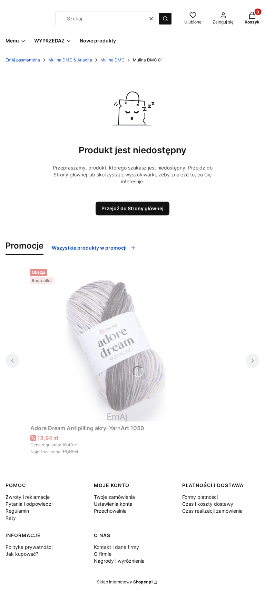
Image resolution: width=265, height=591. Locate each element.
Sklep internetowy (125, 581)
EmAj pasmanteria (23, 59)
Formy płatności (200, 497)
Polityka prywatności (29, 547)
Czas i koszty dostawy (207, 504)
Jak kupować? (22, 554)
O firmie (102, 554)
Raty (11, 518)
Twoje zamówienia (114, 497)
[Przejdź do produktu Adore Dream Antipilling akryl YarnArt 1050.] (116, 344)
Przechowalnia (110, 511)
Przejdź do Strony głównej (132, 208)
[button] (165, 19)
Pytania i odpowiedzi (29, 504)
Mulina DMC (112, 59)
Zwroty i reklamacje (28, 497)
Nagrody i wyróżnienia (119, 561)
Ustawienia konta (113, 504)
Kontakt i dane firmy (116, 547)
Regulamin (17, 511)
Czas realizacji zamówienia (212, 511)
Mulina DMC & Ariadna (70, 59)
